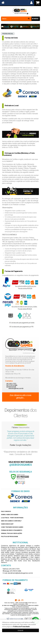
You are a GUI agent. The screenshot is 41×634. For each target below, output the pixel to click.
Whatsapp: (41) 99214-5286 (11, 571)
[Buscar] (29, 18)
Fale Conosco (6, 511)
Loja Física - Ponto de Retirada (12, 517)
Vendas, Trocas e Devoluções (11, 533)
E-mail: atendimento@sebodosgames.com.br (18, 573)
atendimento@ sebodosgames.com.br (14, 387)
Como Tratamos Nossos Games (12, 527)
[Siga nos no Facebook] (16, 600)
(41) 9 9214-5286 (11, 385)
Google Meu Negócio (23, 445)
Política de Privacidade (9, 536)
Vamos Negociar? (7, 524)
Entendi (20, 630)
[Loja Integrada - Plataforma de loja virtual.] (15, 619)
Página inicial (7, 34)
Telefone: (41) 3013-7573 (10, 569)
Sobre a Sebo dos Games (9, 514)
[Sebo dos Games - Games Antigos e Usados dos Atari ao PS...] (20, 11)
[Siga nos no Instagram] (22, 600)
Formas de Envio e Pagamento (11, 530)
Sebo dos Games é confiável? (11, 521)
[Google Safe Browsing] (20, 482)
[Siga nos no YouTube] (19, 600)
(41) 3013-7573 (11, 384)
